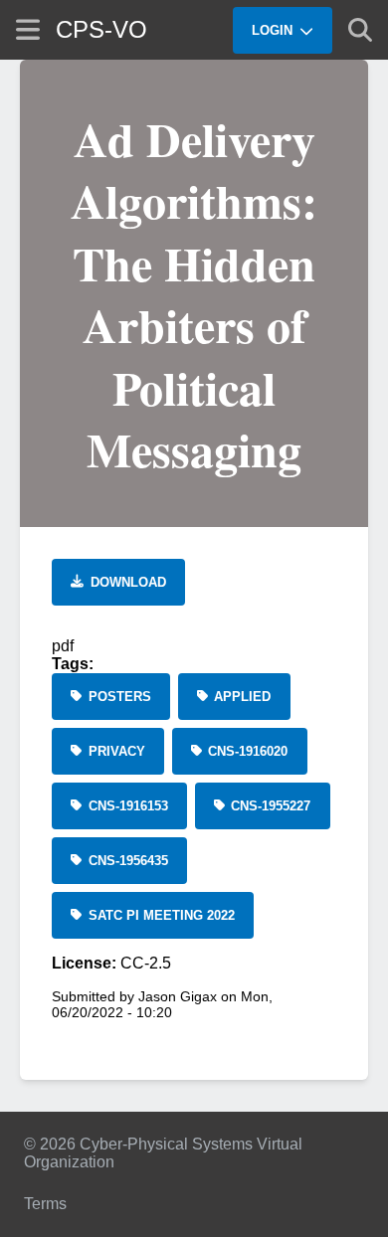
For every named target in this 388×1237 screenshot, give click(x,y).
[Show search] (360, 30)
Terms (45, 1203)
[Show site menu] (28, 29)
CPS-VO (101, 29)
